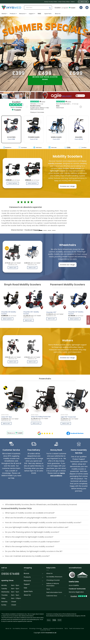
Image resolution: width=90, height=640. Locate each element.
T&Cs (48, 589)
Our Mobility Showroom (54, 577)
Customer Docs (51, 596)
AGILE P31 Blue (6, 417)
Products (27, 577)
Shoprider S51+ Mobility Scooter (31, 313)
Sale (25, 588)
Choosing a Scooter (53, 580)
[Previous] (6, 350)
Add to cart (12, 267)
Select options (12, 183)
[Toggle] (3, 505)
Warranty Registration (76, 592)
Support (27, 584)
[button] (81, 7)
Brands (26, 573)
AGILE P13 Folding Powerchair (41, 417)
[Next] (39, 350)
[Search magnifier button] (50, 7)
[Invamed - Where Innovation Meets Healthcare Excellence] (11, 7)
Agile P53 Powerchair (68, 417)
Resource (27, 581)
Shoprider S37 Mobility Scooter (75, 313)
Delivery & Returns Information (52, 585)
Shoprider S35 (51, 312)
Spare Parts (28, 591)
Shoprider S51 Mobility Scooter (8, 313)
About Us (27, 595)
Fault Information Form (54, 592)
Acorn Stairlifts (74, 585)
